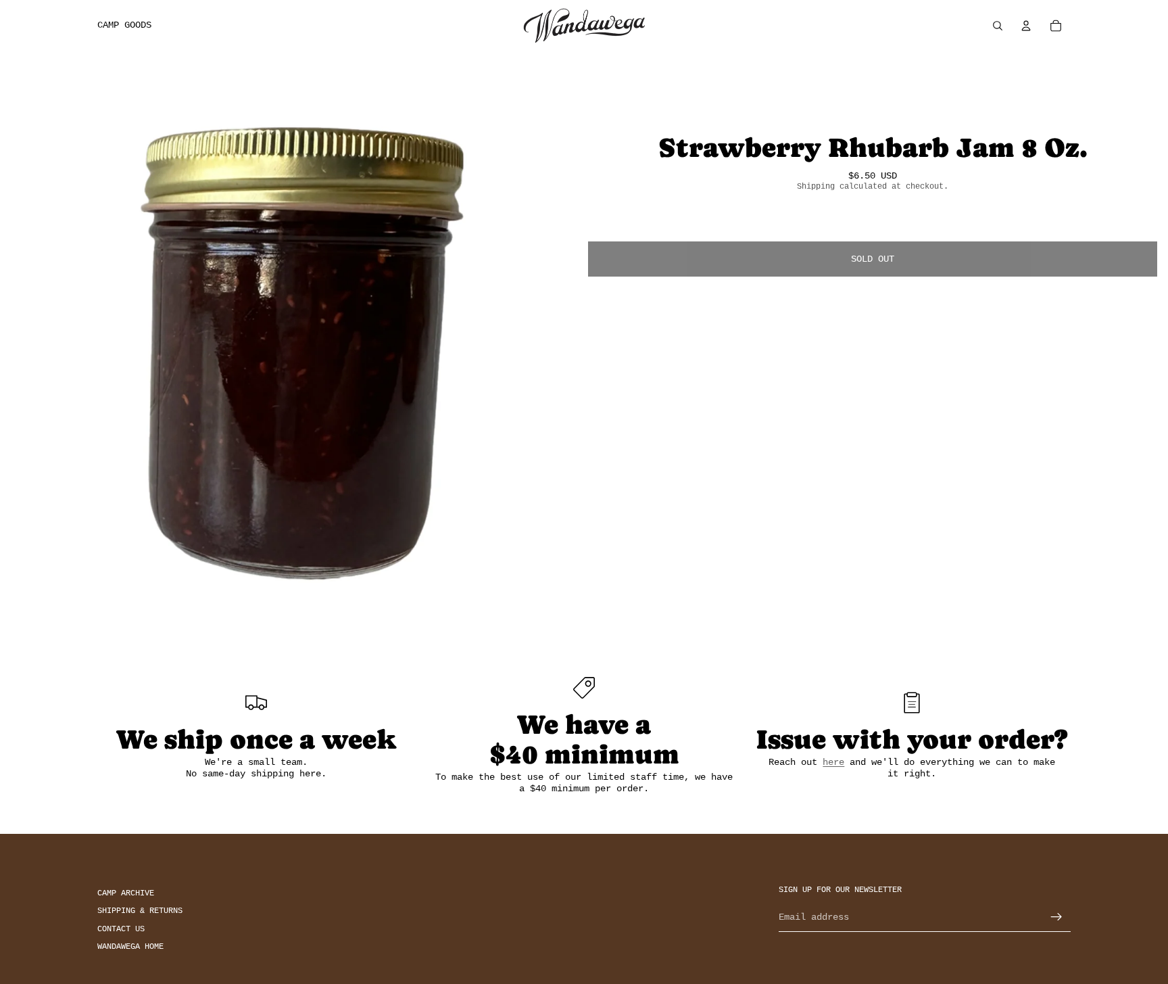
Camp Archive (125, 893)
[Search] (998, 26)
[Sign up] (1056, 917)
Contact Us (121, 928)
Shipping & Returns (139, 911)
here (833, 762)
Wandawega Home (130, 947)
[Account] (1026, 26)
